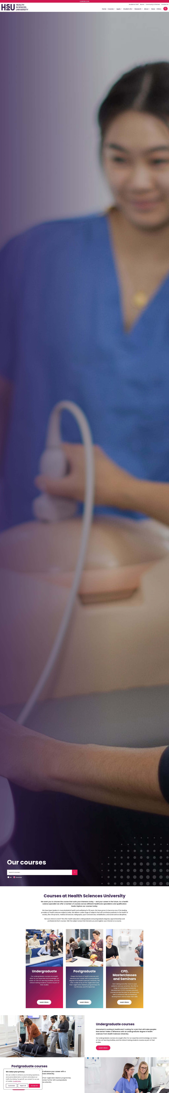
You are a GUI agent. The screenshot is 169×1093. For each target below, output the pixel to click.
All (11, 877)
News (153, 9)
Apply (118, 9)
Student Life (127, 9)
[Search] (165, 8)
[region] (23, 1079)
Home (104, 9)
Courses (111, 9)
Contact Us (164, 4)
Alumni (142, 4)
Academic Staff (134, 4)
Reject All (23, 1086)
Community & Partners (153, 4)
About (146, 9)
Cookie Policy (17, 1081)
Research (138, 9)
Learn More (44, 1002)
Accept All (34, 1086)
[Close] (40, 1070)
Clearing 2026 (84, 1)
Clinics (159, 9)
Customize (11, 1086)
